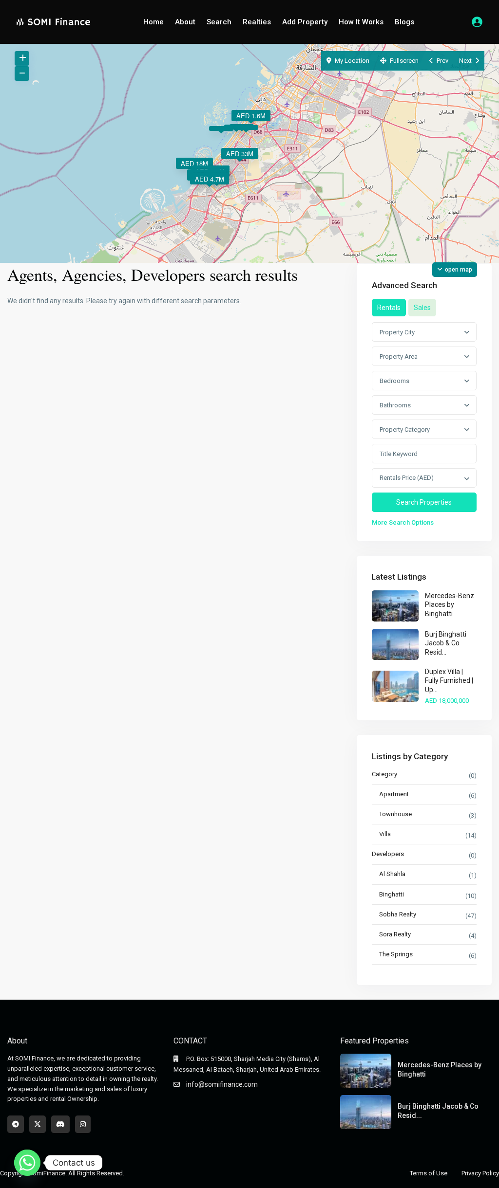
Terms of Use (428, 1173)
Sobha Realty (397, 914)
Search (219, 22)
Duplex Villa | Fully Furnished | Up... (449, 680)
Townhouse (395, 814)
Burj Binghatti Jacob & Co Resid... (445, 643)
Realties (257, 22)
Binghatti (391, 894)
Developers (388, 854)
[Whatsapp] (27, 1163)
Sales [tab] (422, 307)
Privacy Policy (480, 1173)
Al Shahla (392, 873)
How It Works (361, 22)
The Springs (396, 954)
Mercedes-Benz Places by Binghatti (449, 604)
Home (153, 22)
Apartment (394, 794)
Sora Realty (395, 934)
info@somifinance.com (222, 1084)
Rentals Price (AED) (407, 477)
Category (384, 774)
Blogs (404, 22)
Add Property (304, 22)
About (185, 22)
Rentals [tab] (389, 307)
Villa (385, 834)
